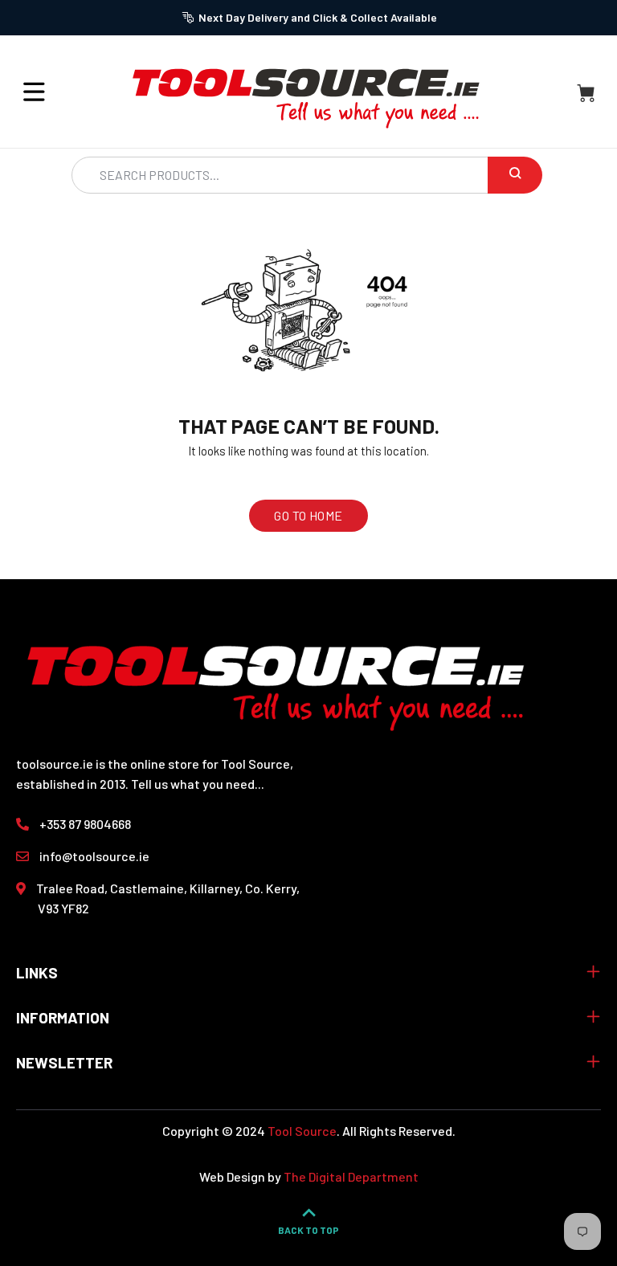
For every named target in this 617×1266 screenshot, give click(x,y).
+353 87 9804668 (85, 823)
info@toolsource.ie (94, 856)
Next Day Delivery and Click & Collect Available (317, 17)
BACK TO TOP (308, 1229)
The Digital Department (351, 1176)
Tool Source (302, 1130)
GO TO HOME (308, 515)
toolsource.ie (54, 763)
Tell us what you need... (197, 783)
